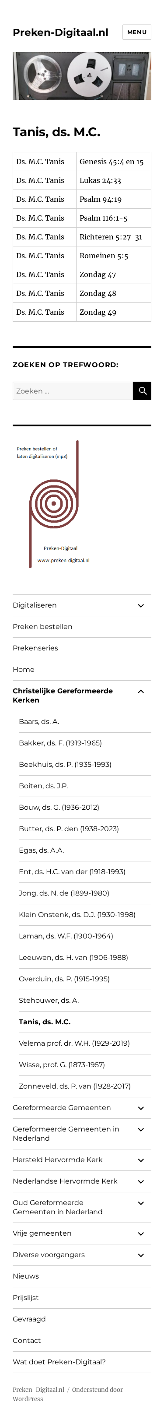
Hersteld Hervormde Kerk (58, 1160)
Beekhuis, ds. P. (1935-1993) (65, 764)
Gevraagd (29, 1319)
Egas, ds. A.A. (41, 850)
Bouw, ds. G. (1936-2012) (59, 807)
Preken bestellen (43, 626)
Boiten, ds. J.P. (43, 786)
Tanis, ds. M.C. (44, 1022)
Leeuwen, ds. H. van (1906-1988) (73, 957)
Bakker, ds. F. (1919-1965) (60, 743)
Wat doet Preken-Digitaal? (59, 1362)
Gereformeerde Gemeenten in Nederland (66, 1133)
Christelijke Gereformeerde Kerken (63, 695)
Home (24, 669)
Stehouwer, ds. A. (49, 1000)
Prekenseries (35, 648)
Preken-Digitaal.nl (60, 32)
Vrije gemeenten (42, 1233)
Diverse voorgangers (49, 1255)
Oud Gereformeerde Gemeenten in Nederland (58, 1207)
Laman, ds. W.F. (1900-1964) (66, 936)
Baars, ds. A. (39, 721)
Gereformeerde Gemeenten (62, 1107)
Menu (137, 31)
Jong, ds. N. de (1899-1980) (64, 893)
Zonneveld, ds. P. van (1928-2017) (75, 1086)
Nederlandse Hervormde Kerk (65, 1181)
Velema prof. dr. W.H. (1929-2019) (74, 1043)
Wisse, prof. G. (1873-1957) (62, 1065)
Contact (27, 1340)
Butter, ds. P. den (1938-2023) (69, 829)
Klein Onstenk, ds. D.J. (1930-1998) (77, 914)
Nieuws (26, 1276)
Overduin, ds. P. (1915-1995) (64, 979)
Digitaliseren (35, 605)
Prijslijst (26, 1297)
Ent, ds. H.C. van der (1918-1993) (72, 872)
